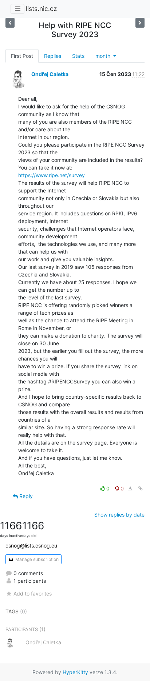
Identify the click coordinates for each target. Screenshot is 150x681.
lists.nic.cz (41, 8)
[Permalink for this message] (141, 488)
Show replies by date (119, 514)
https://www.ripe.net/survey (51, 175)
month (103, 56)
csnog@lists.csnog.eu (31, 545)
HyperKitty (75, 672)
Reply (25, 496)
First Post (22, 56)
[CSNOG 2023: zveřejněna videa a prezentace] (140, 23)
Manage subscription (36, 559)
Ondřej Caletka (49, 74)
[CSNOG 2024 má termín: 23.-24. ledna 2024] (10, 23)
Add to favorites (32, 593)
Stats (78, 56)
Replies (52, 56)
